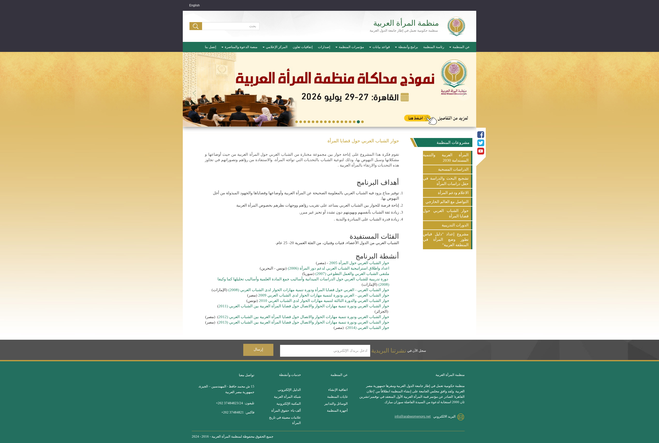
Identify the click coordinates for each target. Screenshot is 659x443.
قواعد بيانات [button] (381, 47)
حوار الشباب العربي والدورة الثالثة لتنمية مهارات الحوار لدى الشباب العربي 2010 (323, 301)
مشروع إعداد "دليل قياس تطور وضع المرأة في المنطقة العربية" (446, 239)
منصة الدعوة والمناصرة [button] (240, 47)
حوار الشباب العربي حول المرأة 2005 (359, 263)
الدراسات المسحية (453, 169)
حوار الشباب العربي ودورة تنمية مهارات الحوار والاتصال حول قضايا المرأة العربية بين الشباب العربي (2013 (304, 322)
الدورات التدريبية (455, 225)
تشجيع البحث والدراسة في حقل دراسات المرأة (446, 181)
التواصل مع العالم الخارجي (447, 202)
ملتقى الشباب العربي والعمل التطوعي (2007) (352, 274)
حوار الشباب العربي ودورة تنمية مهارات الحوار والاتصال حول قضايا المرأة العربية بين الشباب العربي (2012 (304, 317)
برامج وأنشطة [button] (407, 47)
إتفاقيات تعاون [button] (303, 47)
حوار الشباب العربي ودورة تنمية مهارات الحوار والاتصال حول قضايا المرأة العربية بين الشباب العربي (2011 (304, 306)
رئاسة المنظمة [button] (433, 47)
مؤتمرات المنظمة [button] (351, 47)
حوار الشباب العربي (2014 (368, 328)
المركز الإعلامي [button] (276, 47)
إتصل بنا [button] (210, 47)
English (194, 5)
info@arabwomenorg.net (413, 416)
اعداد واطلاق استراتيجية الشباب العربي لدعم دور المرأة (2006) (338, 268)
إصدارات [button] (324, 47)
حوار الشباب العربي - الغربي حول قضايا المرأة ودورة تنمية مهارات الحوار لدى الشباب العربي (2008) (308, 290)
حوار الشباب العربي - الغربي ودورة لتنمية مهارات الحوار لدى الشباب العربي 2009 (323, 295)
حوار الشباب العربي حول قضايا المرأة (446, 213)
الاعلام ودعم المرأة (453, 193)
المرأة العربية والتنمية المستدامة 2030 (446, 157)
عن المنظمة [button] (461, 47)
